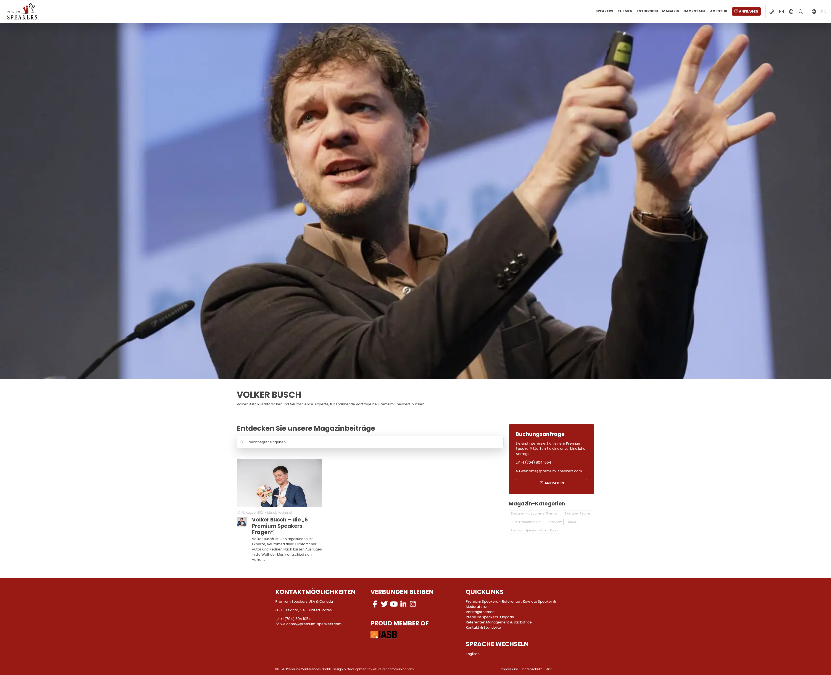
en (824, 12)
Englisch (473, 653)
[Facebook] (374, 604)
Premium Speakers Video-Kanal (534, 530)
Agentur (718, 11)
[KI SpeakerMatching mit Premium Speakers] (791, 11)
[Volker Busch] (242, 522)
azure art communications (393, 669)
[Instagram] (413, 604)
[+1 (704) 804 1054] (771, 11)
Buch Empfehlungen (526, 522)
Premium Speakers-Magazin (490, 617)
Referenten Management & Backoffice (499, 622)
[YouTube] (394, 604)
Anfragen (748, 11)
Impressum (509, 669)
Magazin (670, 11)
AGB (549, 669)
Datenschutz (532, 669)
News (572, 522)
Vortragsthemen (480, 611)
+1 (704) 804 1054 (536, 462)
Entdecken (647, 11)
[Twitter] (384, 604)
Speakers (604, 11)
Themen (625, 11)
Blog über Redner (577, 513)
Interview (555, 522)
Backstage (695, 11)
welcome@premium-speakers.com (551, 471)
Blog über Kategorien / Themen (534, 513)
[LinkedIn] (403, 604)
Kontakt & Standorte (483, 627)
